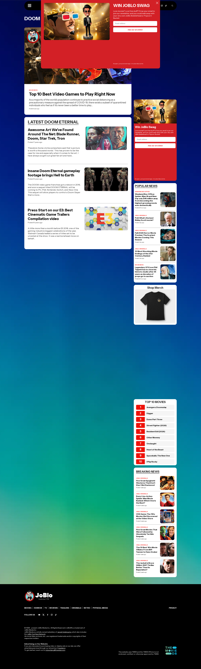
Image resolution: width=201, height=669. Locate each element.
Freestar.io (61, 648)
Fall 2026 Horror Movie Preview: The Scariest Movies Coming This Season (145, 236)
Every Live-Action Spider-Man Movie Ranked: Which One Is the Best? (146, 499)
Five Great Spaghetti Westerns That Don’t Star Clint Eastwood (145, 483)
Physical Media (100, 608)
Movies (27, 608)
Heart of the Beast (155, 449)
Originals (76, 608)
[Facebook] (48, 615)
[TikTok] (166, 6)
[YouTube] (39, 615)
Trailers (64, 608)
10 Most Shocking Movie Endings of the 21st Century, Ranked (146, 253)
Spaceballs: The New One (158, 455)
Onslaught (151, 443)
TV (45, 608)
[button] (29, 5)
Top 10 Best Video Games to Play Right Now (72, 94)
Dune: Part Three (154, 419)
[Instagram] (162, 6)
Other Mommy (153, 437)
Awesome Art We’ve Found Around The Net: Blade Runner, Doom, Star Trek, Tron (54, 134)
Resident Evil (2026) (156, 431)
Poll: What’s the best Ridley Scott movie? (144, 219)
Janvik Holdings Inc (64, 632)
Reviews (53, 608)
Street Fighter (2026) (157, 425)
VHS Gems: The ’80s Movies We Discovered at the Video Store (146, 516)
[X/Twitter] (43, 615)
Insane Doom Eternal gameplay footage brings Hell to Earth (54, 173)
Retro (87, 608)
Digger (150, 413)
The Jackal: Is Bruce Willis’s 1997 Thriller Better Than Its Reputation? (145, 566)
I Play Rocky (152, 462)
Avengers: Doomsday (156, 407)
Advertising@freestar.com (55, 650)
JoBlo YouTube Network (36, 634)
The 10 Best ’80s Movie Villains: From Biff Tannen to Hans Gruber (146, 549)
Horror (38, 608)
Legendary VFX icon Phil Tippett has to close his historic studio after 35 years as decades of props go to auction (146, 271)
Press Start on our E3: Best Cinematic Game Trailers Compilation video (50, 214)
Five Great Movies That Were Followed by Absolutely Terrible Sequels (146, 533)
